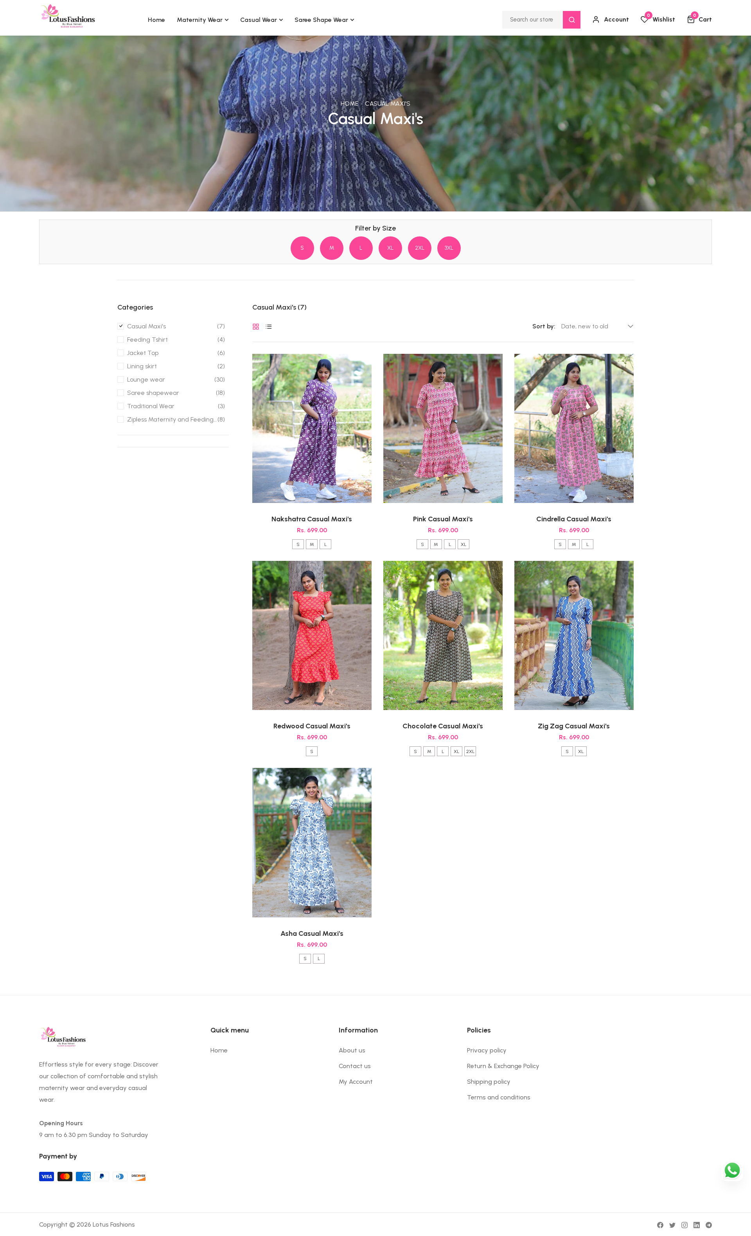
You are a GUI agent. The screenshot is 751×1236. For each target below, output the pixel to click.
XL (390, 248)
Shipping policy (488, 1081)
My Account (356, 1081)
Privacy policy (487, 1050)
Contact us (355, 1066)
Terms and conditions (498, 1097)
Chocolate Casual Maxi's (442, 726)
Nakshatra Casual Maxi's (311, 519)
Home (349, 103)
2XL (419, 248)
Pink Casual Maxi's (443, 519)
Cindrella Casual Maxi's (573, 519)
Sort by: (543, 326)
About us (352, 1050)
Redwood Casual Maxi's (311, 726)
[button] (699, 19)
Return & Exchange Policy (503, 1066)
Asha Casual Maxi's (311, 933)
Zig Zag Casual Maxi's (574, 726)
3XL (449, 248)
